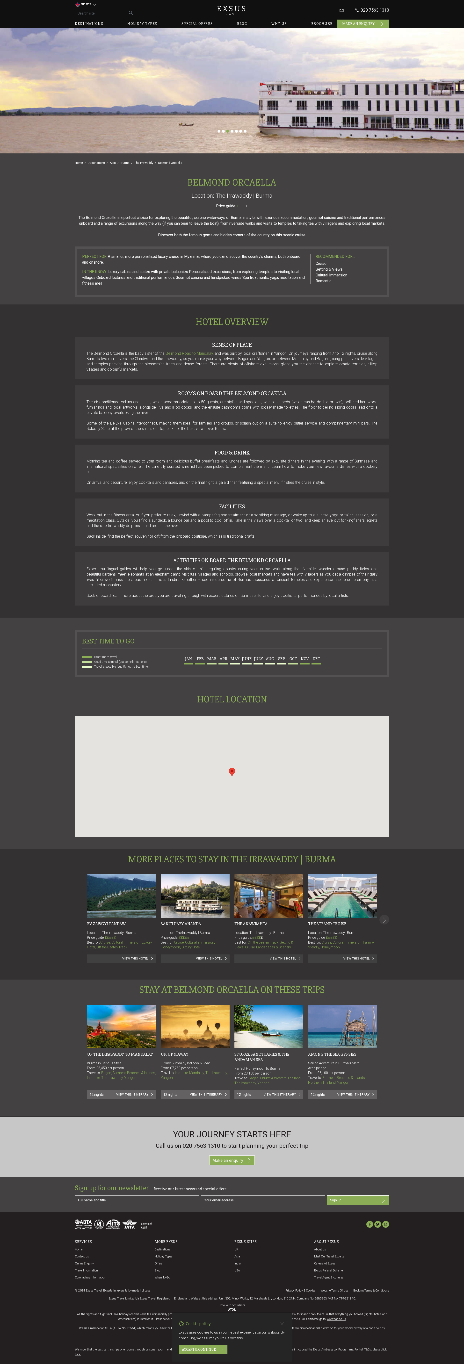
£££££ (110, 937)
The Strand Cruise (327, 923)
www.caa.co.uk (336, 1319)
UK (236, 1249)
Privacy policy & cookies (300, 1290)
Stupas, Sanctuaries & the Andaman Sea (262, 1057)
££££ (242, 206)
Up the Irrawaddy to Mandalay (120, 1054)
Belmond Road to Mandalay (189, 353)
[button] (232, 772)
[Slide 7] (245, 131)
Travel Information (86, 1270)
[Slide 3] (227, 131)
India (237, 1263)
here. (78, 1354)
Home (79, 163)
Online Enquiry (84, 1263)
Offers (158, 1263)
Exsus (232, 10)
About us (320, 1249)
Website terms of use (334, 1290)
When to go (162, 1277)
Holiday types (142, 24)
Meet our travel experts (329, 1256)
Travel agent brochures (328, 1277)
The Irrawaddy (143, 163)
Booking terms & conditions (371, 1290)
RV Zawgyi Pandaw (106, 923)
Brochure (322, 24)
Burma (125, 163)
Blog (242, 24)
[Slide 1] (219, 131)
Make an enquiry (358, 24)
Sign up (335, 1200)
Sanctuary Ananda (181, 923)
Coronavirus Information (90, 1277)
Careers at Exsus (324, 1263)
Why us (279, 24)
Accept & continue (199, 1349)
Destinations (89, 24)
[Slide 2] (223, 131)
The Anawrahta (251, 923)
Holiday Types (164, 1256)
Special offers (197, 24)
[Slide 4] (232, 131)
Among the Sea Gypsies (332, 1054)
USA (237, 1270)
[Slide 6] (240, 131)
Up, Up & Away (174, 1054)
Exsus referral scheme (328, 1270)
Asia (113, 163)
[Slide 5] (236, 131)
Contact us (82, 1256)
